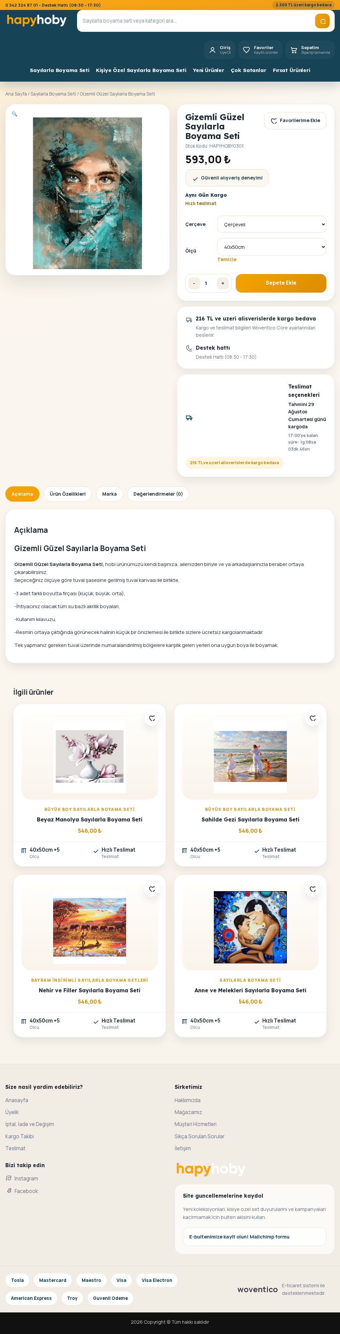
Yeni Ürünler (208, 70)
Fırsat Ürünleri (291, 70)
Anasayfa (16, 1100)
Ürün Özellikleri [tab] (68, 494)
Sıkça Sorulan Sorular (199, 1136)
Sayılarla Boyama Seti (59, 70)
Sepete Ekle (281, 282)
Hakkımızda (188, 1100)
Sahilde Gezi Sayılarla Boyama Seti (250, 819)
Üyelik (12, 1112)
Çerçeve (195, 224)
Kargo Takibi (19, 1136)
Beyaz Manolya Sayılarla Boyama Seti (89, 819)
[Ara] (322, 21)
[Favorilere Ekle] (152, 718)
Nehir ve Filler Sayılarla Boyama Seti (89, 990)
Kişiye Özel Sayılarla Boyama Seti (141, 70)
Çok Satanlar (248, 70)
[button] (14, 113)
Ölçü (190, 250)
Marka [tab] (109, 494)
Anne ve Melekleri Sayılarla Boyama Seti (250, 990)
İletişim (183, 1148)
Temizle (226, 259)
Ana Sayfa (16, 94)
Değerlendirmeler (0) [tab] (158, 494)
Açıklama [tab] (22, 494)
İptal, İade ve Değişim (29, 1124)
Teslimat (15, 1148)
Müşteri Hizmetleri (195, 1124)
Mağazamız (188, 1112)
